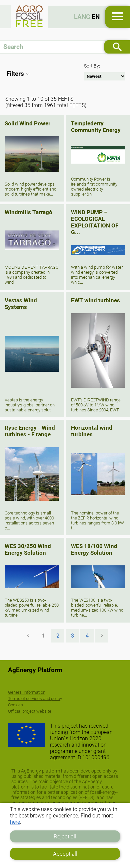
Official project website (29, 711)
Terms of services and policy (35, 698)
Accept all (65, 853)
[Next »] (101, 636)
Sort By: (92, 66)
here (15, 822)
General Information (26, 692)
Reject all (65, 836)
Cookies (15, 704)
